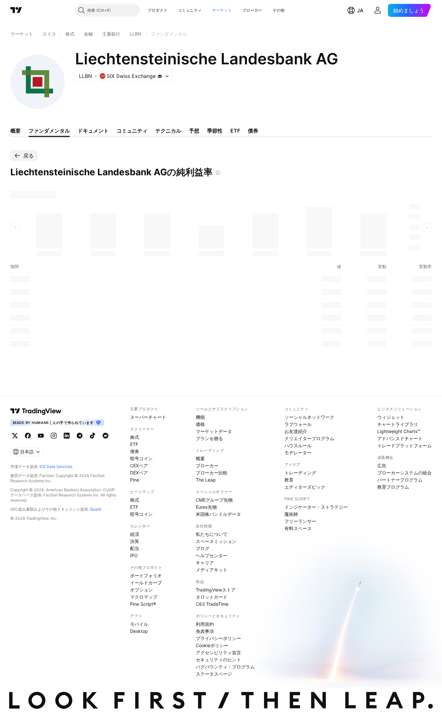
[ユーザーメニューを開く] (377, 10)
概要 (200, 458)
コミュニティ (190, 10)
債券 (134, 451)
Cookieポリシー (212, 645)
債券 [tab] (253, 130)
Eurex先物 (206, 507)
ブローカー (252, 10)
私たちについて (211, 534)
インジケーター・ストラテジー (316, 507)
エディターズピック (304, 487)
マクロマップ (143, 597)
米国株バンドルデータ (218, 514)
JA (360, 10)
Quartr (95, 509)
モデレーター (298, 452)
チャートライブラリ (397, 424)
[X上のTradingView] (14, 435)
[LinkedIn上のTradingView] (66, 435)
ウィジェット (390, 417)
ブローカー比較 (211, 472)
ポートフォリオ (146, 575)
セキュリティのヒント (218, 659)
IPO (134, 555)
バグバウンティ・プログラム (225, 666)
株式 (134, 437)
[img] (160, 76)
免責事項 (205, 631)
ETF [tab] (235, 130)
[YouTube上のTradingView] (40, 435)
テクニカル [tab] (168, 130)
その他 (278, 10)
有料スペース (298, 528)
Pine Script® (143, 604)
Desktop (139, 631)
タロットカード (211, 597)
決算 (134, 541)
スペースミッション (216, 541)
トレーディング (300, 472)
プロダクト (158, 10)
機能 (200, 417)
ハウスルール (298, 445)
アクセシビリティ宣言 (218, 652)
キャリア (205, 562)
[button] (172, 10)
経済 (134, 534)
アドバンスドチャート (400, 438)
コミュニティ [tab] (132, 130)
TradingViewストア (216, 589)
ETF (134, 444)
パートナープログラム (400, 480)
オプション (141, 589)
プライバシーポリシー (218, 638)
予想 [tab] (194, 130)
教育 (288, 480)
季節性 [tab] (215, 130)
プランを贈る (209, 438)
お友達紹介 (295, 431)
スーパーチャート (148, 417)
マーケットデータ (214, 431)
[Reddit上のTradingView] (105, 435)
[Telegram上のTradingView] (79, 435)
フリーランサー (300, 521)
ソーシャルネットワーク (309, 417)
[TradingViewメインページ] (35, 411)
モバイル (139, 624)
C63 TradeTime (212, 604)
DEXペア (139, 472)
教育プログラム (393, 487)
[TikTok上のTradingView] (92, 435)
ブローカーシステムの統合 (404, 472)
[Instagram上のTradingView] (53, 435)
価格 (200, 424)
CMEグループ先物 (214, 500)
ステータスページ (214, 674)
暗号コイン (141, 458)
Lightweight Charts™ (398, 431)
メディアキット (211, 569)
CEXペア (139, 465)
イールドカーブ (146, 582)
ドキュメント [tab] (93, 130)
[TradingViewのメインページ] (16, 10)
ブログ (202, 548)
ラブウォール (298, 424)
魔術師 (291, 514)
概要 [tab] (15, 130)
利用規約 (205, 624)
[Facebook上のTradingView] (27, 435)
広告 (381, 465)
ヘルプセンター (211, 555)
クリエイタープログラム (309, 438)
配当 (134, 548)
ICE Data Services (55, 466)
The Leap (206, 480)
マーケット (222, 10)
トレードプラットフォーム (404, 445)
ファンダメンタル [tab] (49, 130)
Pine (134, 480)
